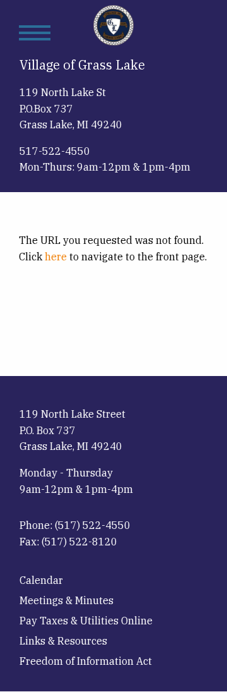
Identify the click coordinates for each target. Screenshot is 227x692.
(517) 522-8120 (79, 541)
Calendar (41, 580)
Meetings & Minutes (67, 600)
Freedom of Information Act (86, 661)
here (56, 256)
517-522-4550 (55, 151)
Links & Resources (63, 641)
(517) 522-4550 (93, 525)
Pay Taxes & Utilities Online (86, 621)
